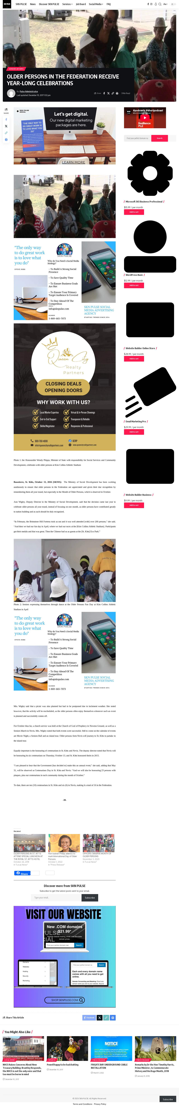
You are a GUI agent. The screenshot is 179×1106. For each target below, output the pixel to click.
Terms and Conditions (82, 1104)
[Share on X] (108, 93)
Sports (52, 1060)
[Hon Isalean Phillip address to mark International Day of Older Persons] (64, 843)
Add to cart (134, 212)
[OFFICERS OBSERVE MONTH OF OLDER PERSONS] (99, 843)
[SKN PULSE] (7, 4)
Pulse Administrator (29, 91)
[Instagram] (151, 4)
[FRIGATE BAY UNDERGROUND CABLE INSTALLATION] (111, 1048)
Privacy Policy (100, 1104)
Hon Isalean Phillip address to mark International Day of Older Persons (62, 856)
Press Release (99, 1060)
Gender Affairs (16, 69)
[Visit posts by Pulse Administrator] (11, 93)
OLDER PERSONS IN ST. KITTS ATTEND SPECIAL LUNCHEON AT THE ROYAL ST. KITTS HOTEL (28, 856)
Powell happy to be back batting (62, 1064)
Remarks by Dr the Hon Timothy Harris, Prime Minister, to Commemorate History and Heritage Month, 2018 (154, 1067)
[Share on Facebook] (104, 93)
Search (159, 138)
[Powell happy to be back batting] (67, 1048)
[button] (160, 4)
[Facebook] (148, 4)
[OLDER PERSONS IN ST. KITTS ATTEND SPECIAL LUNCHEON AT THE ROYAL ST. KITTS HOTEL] (29, 843)
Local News (9, 1060)
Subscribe (90, 897)
